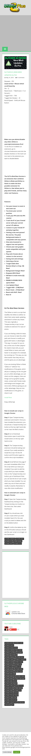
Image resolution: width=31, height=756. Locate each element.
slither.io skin (8, 650)
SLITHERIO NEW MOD (10, 676)
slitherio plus (17, 543)
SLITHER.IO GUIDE (18, 643)
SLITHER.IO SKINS (18, 650)
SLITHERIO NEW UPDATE (11, 681)
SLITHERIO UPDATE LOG (10, 702)
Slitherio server (18, 688)
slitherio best (20, 539)
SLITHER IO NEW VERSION (11, 683)
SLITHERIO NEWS (9, 678)
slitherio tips (17, 690)
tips (13, 704)
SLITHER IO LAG (17, 666)
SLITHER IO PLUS (19, 685)
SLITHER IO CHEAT (9, 659)
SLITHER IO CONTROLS (20, 659)
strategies (8, 704)
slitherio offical (9, 685)
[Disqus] (15, 574)
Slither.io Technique (10, 652)
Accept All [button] (16, 752)
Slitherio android (10, 539)
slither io (7, 655)
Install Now (8, 397)
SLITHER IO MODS (9, 671)
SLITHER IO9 (14, 655)
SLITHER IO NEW (18, 671)
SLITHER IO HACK (18, 662)
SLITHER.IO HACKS (9, 645)
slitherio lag (8, 666)
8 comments (20, 77)
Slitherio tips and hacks (11, 693)
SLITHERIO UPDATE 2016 (11, 700)
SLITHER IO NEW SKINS (19, 678)
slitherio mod (9, 543)
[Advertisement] (15, 30)
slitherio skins (9, 690)
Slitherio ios (8, 541)
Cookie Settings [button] (7, 752)
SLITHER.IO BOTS (9, 643)
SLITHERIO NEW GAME (10, 674)
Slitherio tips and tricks (11, 695)
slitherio (19, 652)
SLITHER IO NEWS (20, 676)
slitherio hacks (9, 664)
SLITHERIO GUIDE (9, 662)
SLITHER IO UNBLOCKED (11, 697)
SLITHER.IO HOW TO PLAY (11, 647)
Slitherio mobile (17, 541)
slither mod (21, 702)
